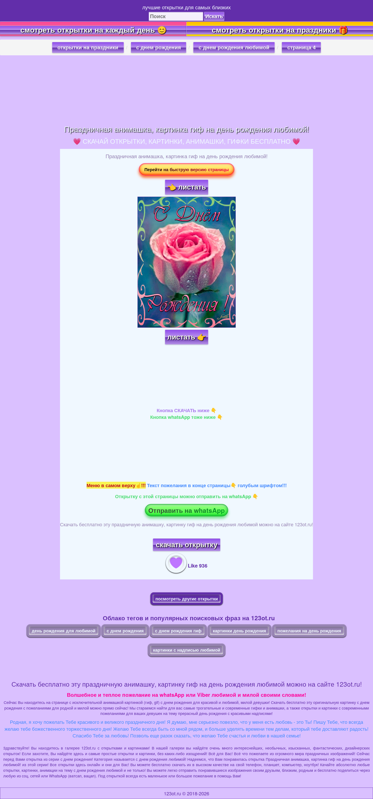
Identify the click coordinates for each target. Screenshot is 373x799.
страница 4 (301, 47)
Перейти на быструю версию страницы (186, 169)
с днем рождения (158, 47)
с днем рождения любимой (234, 47)
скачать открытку (186, 545)
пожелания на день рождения (309, 630)
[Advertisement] (186, 90)
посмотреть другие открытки (186, 598)
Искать (214, 16)
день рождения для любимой (63, 630)
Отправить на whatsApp (186, 510)
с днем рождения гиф (178, 630)
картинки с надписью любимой (186, 650)
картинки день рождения (239, 630)
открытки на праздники (87, 47)
